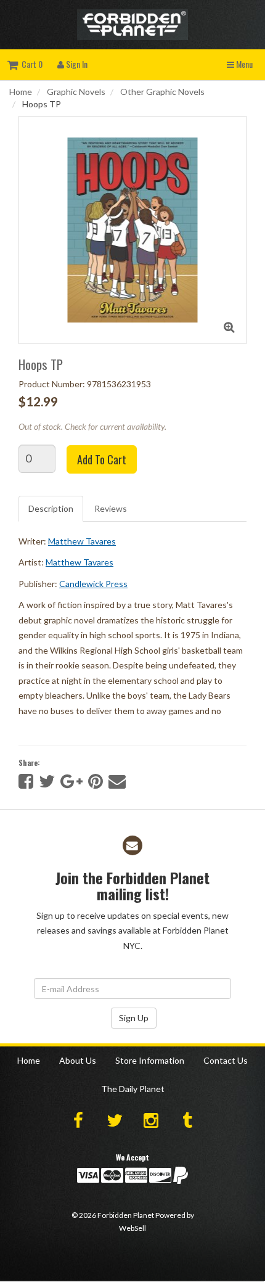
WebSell (132, 1228)
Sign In (76, 63)
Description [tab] (50, 508)
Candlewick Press (93, 583)
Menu (243, 63)
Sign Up (134, 1018)
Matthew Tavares (82, 541)
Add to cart (101, 459)
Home (20, 91)
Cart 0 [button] (30, 63)
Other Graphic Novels (162, 91)
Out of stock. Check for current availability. (92, 426)
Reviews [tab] (110, 508)
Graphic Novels (76, 91)
